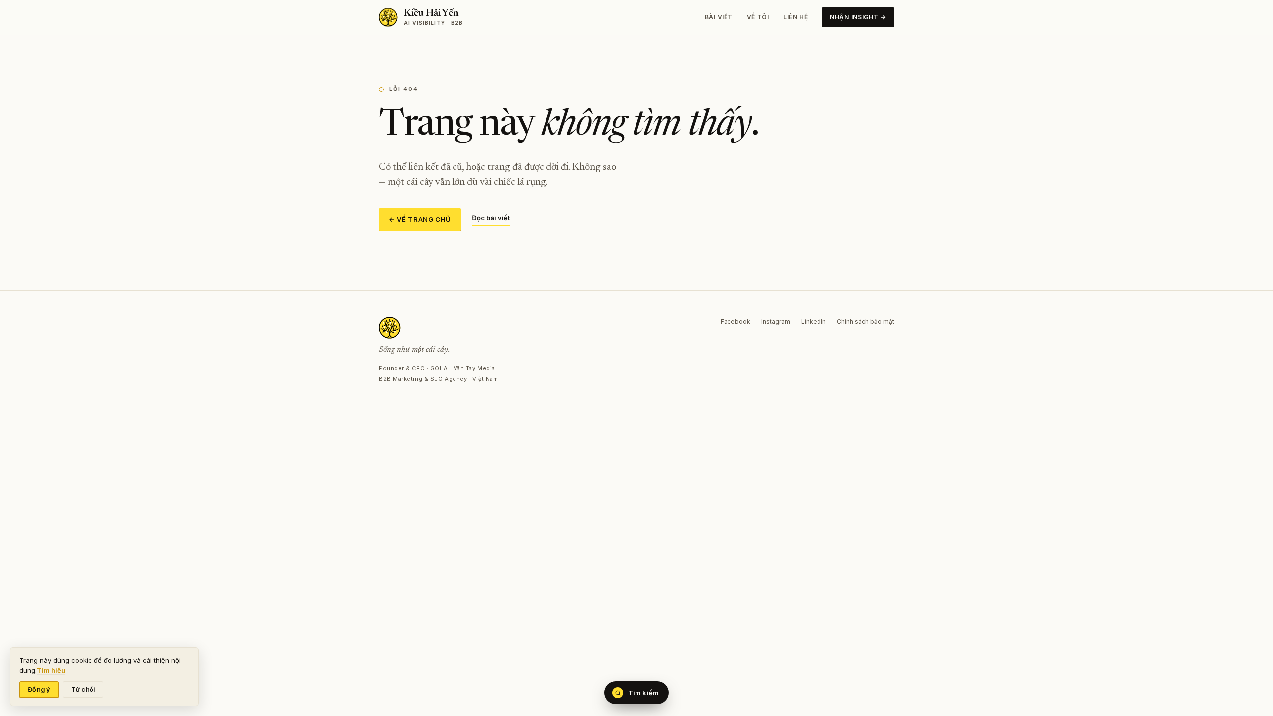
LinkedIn (813, 321)
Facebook (735, 321)
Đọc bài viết (491, 218)
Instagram (775, 321)
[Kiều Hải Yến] (438, 328)
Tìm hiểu (51, 670)
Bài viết (719, 17)
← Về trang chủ (420, 219)
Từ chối (83, 689)
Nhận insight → (858, 17)
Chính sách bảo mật (865, 321)
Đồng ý (39, 689)
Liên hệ (795, 17)
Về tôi (758, 17)
